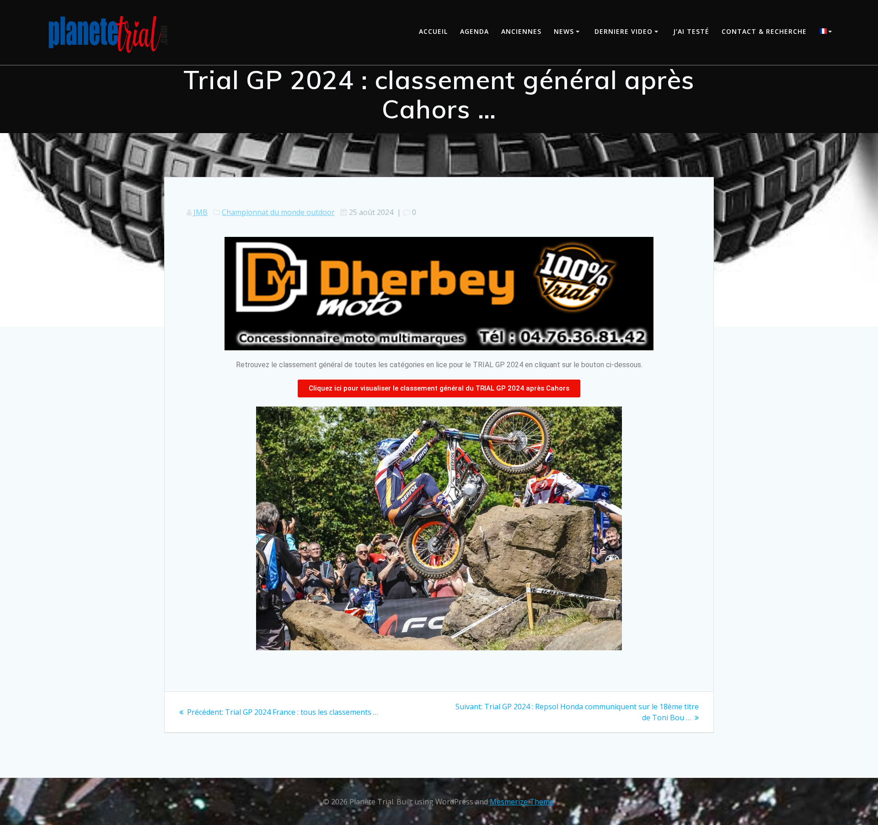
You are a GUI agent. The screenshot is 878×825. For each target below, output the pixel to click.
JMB (200, 212)
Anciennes (521, 31)
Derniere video (623, 31)
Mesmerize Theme (522, 802)
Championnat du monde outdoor (278, 212)
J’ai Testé (691, 31)
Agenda (474, 31)
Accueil (433, 31)
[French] (827, 32)
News (564, 31)
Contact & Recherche (764, 31)
